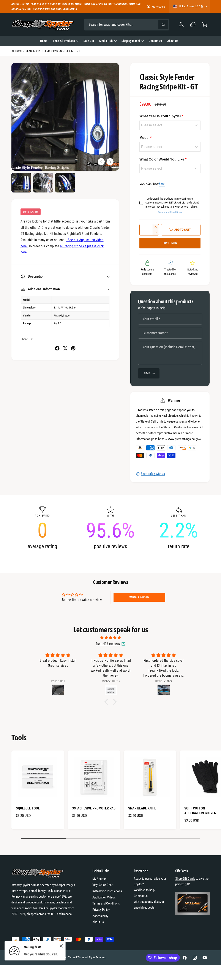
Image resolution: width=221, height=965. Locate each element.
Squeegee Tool (28, 808)
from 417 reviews (108, 644)
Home (18, 50)
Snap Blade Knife (142, 808)
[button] (205, 24)
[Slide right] (110, 161)
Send (147, 373)
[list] (110, 527)
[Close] (61, 945)
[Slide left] (101, 161)
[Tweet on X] (65, 348)
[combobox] (126, 24)
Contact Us (141, 896)
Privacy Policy (101, 910)
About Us (98, 922)
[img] (110, 637)
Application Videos (104, 897)
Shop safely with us (153, 474)
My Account (158, 6)
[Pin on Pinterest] (73, 348)
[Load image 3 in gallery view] (65, 182)
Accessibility (100, 916)
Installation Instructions (107, 891)
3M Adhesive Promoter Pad (93, 808)
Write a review (139, 597)
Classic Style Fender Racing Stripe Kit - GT (52, 50)
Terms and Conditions (170, 212)
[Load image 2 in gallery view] (43, 182)
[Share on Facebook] (57, 348)
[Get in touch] (193, 24)
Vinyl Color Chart (103, 885)
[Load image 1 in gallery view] (21, 182)
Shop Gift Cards (185, 879)
